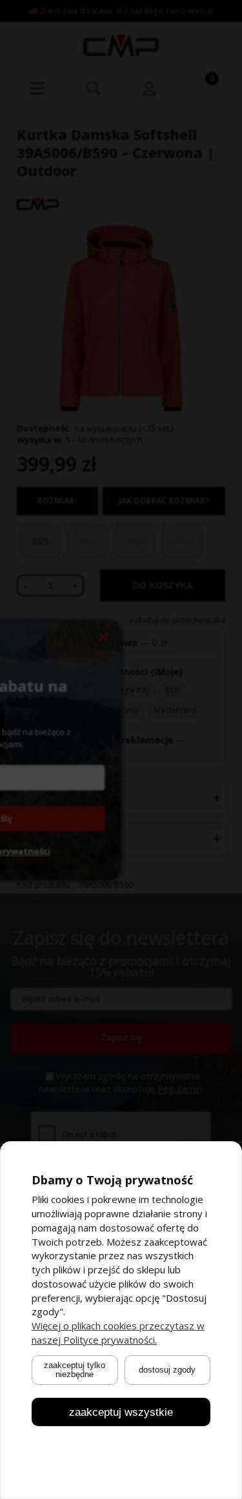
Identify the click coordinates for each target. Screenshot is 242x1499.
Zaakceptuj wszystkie (121, 1411)
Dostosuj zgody (167, 1370)
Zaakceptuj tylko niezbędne (74, 1369)
